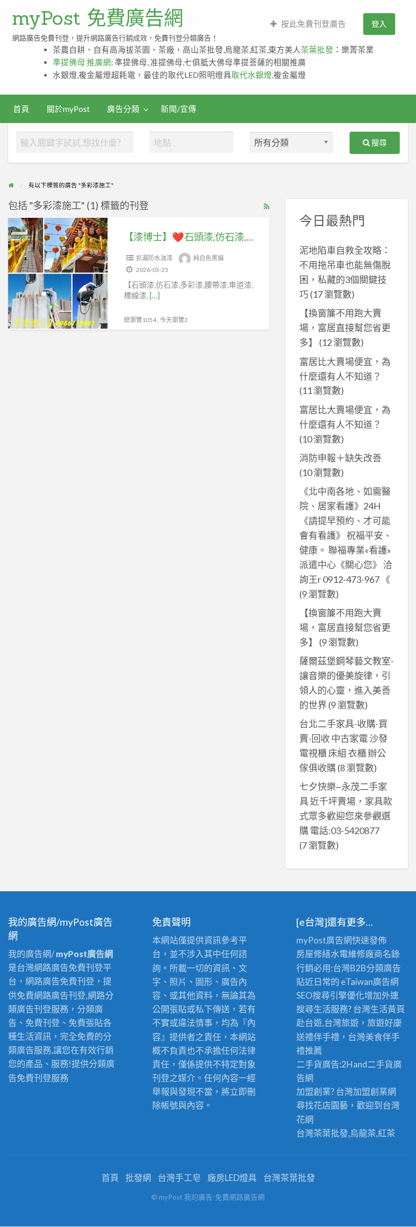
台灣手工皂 (179, 1177)
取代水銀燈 (251, 75)
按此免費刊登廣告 (313, 23)
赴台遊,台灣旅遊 (327, 1022)
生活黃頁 (387, 1009)
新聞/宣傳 (178, 108)
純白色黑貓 (208, 258)
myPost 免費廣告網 (97, 18)
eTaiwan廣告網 (370, 981)
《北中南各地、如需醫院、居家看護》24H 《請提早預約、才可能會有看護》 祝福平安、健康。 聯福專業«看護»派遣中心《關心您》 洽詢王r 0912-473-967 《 (345, 535)
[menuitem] (308, 24)
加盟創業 (370, 1091)
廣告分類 (123, 108)
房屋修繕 (313, 953)
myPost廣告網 (324, 940)
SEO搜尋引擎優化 (330, 995)
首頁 (21, 108)
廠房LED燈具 (232, 1177)
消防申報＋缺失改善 (340, 457)
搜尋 (378, 142)
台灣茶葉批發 (322, 1133)
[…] (155, 295)
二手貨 (380, 1064)
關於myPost (68, 108)
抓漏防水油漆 (154, 258)
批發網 (138, 1177)
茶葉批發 (317, 49)
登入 (379, 23)
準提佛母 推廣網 (82, 62)
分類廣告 (383, 968)
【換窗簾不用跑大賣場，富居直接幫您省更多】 (345, 327)
